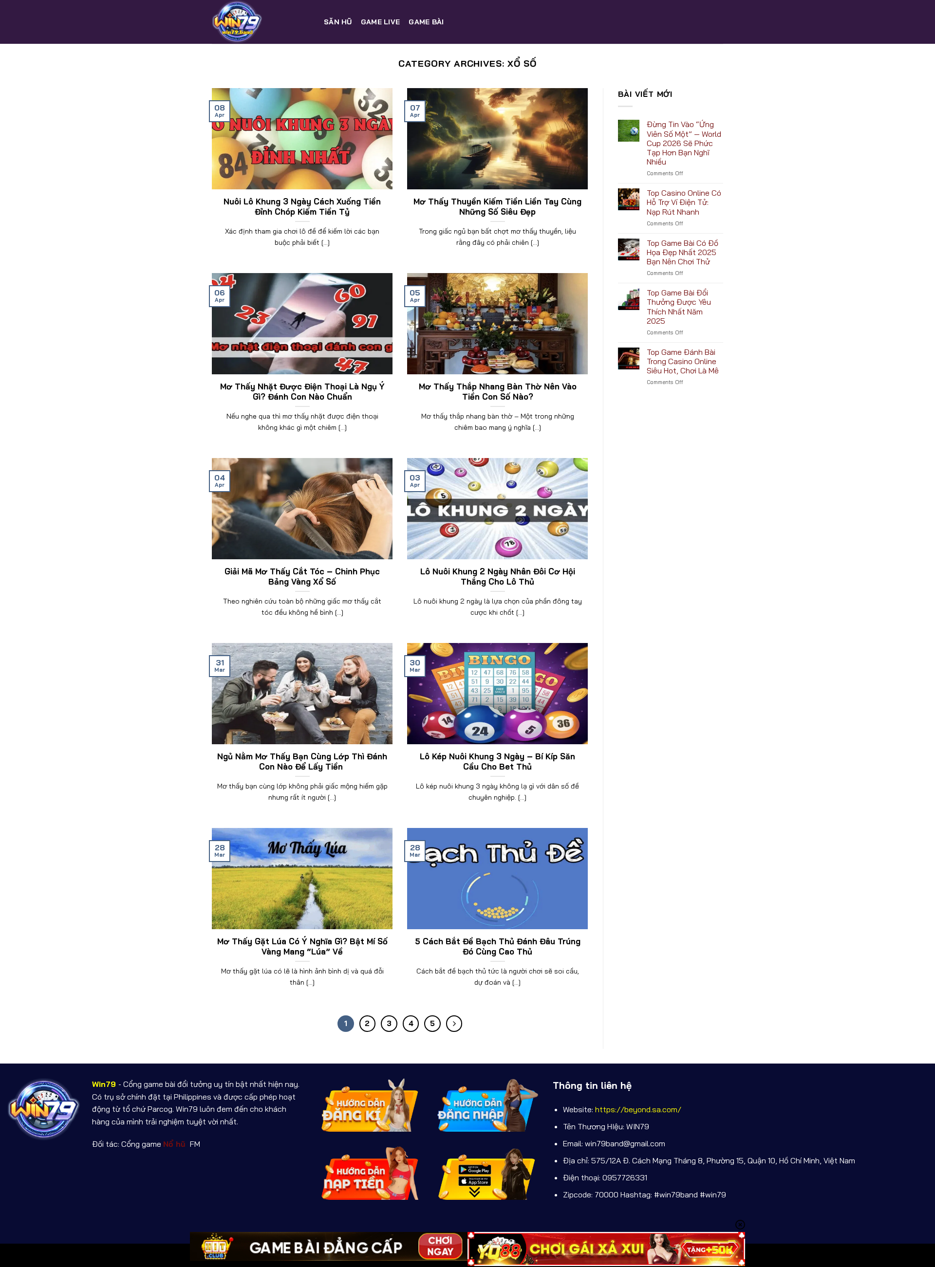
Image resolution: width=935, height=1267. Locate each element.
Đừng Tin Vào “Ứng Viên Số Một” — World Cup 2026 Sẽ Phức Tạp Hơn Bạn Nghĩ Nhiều (684, 143)
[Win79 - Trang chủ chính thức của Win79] (260, 22)
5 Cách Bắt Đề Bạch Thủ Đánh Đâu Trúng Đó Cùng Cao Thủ (497, 946)
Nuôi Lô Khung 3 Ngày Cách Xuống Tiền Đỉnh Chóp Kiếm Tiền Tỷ (302, 206)
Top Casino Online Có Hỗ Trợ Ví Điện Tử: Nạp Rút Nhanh (684, 202)
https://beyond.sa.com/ (638, 1109)
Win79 (104, 1084)
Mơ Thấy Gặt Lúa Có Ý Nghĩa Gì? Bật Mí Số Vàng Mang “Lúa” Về (302, 946)
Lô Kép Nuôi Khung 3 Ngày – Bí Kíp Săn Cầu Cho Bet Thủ (497, 761)
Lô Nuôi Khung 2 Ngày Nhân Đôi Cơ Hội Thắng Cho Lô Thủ (497, 576)
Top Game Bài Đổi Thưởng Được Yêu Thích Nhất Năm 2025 (679, 307)
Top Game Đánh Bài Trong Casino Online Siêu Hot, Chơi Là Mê (683, 361)
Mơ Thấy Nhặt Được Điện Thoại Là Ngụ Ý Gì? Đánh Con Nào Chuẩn (302, 391)
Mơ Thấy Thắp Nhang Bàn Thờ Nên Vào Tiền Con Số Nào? (498, 391)
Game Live (380, 22)
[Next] (454, 1023)
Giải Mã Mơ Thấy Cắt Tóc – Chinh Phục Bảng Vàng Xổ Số (302, 576)
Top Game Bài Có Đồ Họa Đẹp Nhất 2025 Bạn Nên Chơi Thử (682, 252)
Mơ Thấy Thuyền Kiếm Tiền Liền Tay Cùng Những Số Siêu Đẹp (497, 206)
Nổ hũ (175, 1144)
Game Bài (426, 22)
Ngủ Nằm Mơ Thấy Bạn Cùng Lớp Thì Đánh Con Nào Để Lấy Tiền (302, 761)
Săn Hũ (338, 22)
